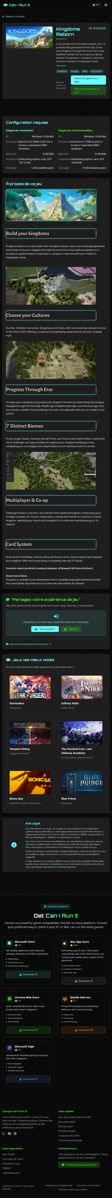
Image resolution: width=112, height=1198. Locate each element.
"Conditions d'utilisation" (88, 1185)
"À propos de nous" (13, 1159)
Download (28, 974)
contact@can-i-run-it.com (62, 864)
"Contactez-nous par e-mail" (80, 1164)
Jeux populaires (66, 1121)
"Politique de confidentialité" (59, 1185)
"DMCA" (6, 1168)
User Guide (8, 1154)
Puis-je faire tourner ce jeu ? (87, 90)
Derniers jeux (65, 1126)
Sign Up (72, 629)
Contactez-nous (11, 1163)
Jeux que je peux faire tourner (74, 1117)
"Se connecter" (46, 629)
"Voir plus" (61, 65)
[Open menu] (105, 5)
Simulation (62, 71)
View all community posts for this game (29, 644)
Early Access (96, 71)
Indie (85, 71)
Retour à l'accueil (15, 16)
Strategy (74, 71)
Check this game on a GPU (86, 80)
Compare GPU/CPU (69, 1135)
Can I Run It (16, 1186)
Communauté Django (70, 1140)
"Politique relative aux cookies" (73, 1189)
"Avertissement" (11, 1172)
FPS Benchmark (67, 1131)
